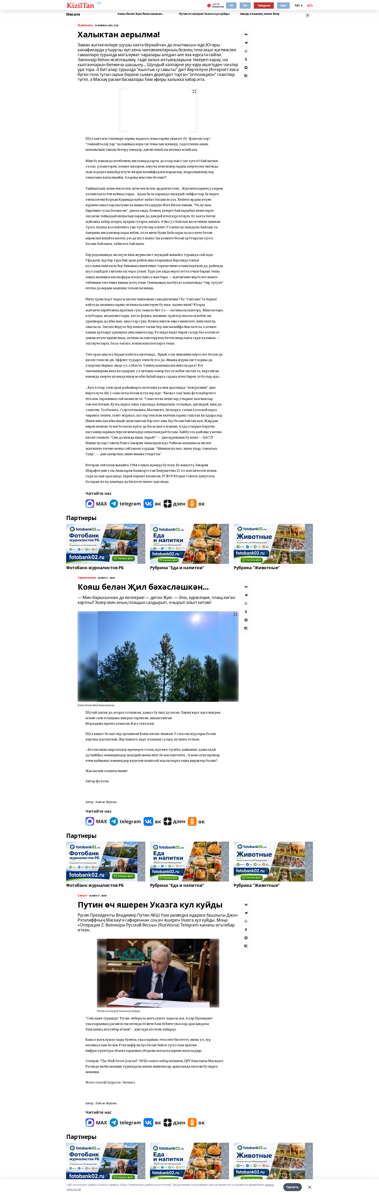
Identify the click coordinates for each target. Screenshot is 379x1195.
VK (231, 5)
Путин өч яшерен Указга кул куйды (204, 14)
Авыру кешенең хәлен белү (259, 14)
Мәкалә (73, 14)
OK (245, 5)
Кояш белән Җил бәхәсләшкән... (141, 14)
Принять (292, 1187)
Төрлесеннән (87, 577)
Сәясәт (82, 895)
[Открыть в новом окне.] (96, 503)
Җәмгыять (85, 25)
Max (283, 5)
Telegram (263, 5)
